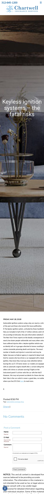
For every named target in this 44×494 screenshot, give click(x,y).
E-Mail (6, 437)
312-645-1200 (9, 2)
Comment (7, 444)
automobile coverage (13, 402)
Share (6, 406)
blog (22, 402)
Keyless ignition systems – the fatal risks (22, 108)
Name (6, 432)
